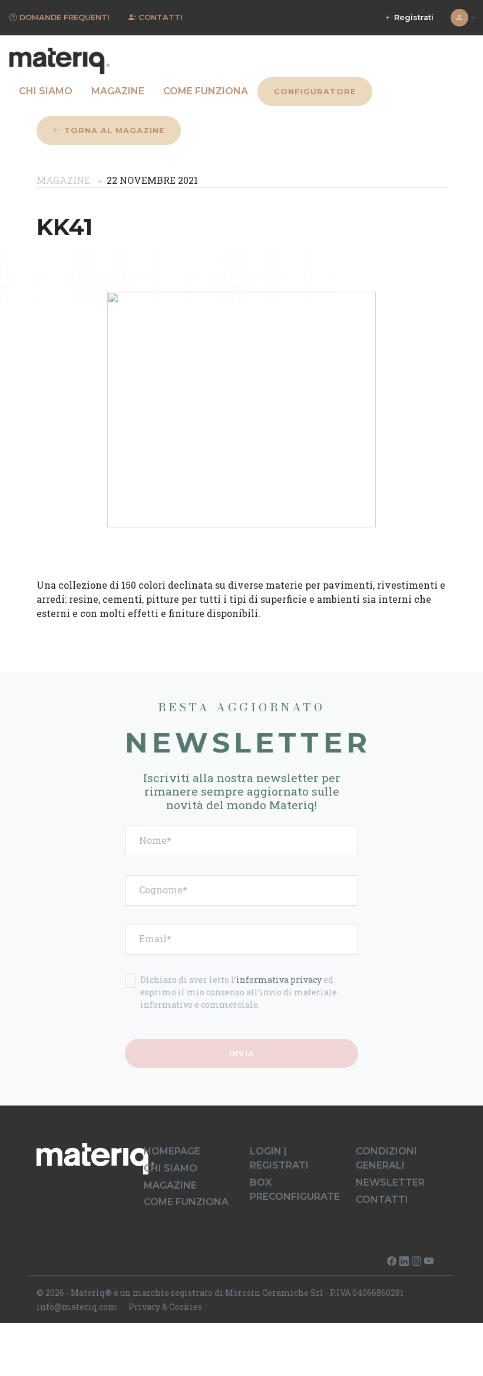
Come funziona (205, 91)
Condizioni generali (386, 1158)
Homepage (172, 1151)
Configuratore (315, 91)
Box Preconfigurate (295, 1189)
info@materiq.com (77, 1306)
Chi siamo (45, 91)
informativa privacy (279, 979)
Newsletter (390, 1182)
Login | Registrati (279, 1158)
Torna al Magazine (113, 130)
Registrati (413, 17)
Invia (241, 1053)
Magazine (117, 91)
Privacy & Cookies (165, 1306)
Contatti (382, 1199)
